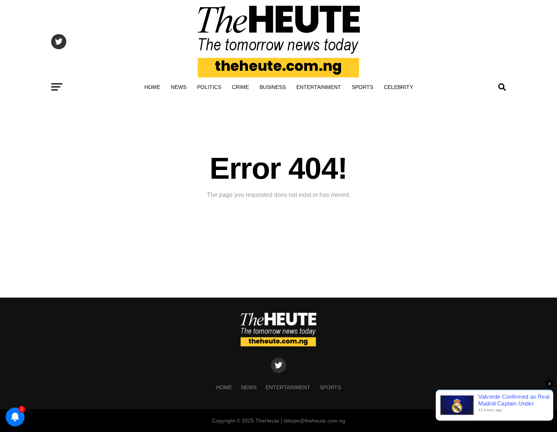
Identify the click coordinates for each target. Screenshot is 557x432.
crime (240, 87)
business (273, 87)
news (178, 87)
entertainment (318, 87)
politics (209, 87)
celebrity (398, 87)
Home (152, 87)
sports (362, 87)
